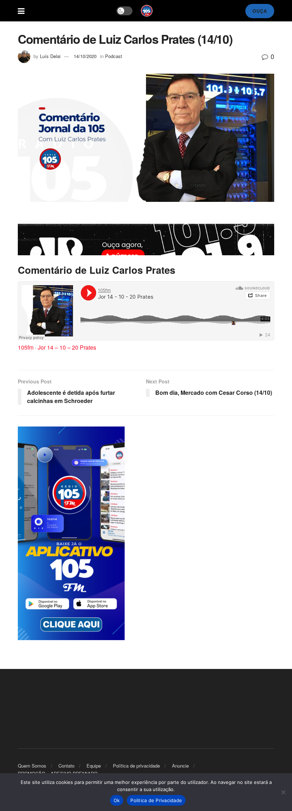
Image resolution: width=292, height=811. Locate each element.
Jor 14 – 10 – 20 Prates (67, 347)
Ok (117, 800)
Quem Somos (32, 765)
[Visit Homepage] (147, 11)
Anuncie (180, 765)
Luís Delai (50, 56)
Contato (66, 765)
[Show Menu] (21, 10)
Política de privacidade (136, 765)
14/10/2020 (85, 56)
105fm (25, 347)
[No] (283, 792)
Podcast (113, 56)
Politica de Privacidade (156, 800)
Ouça (259, 10)
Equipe (94, 765)
